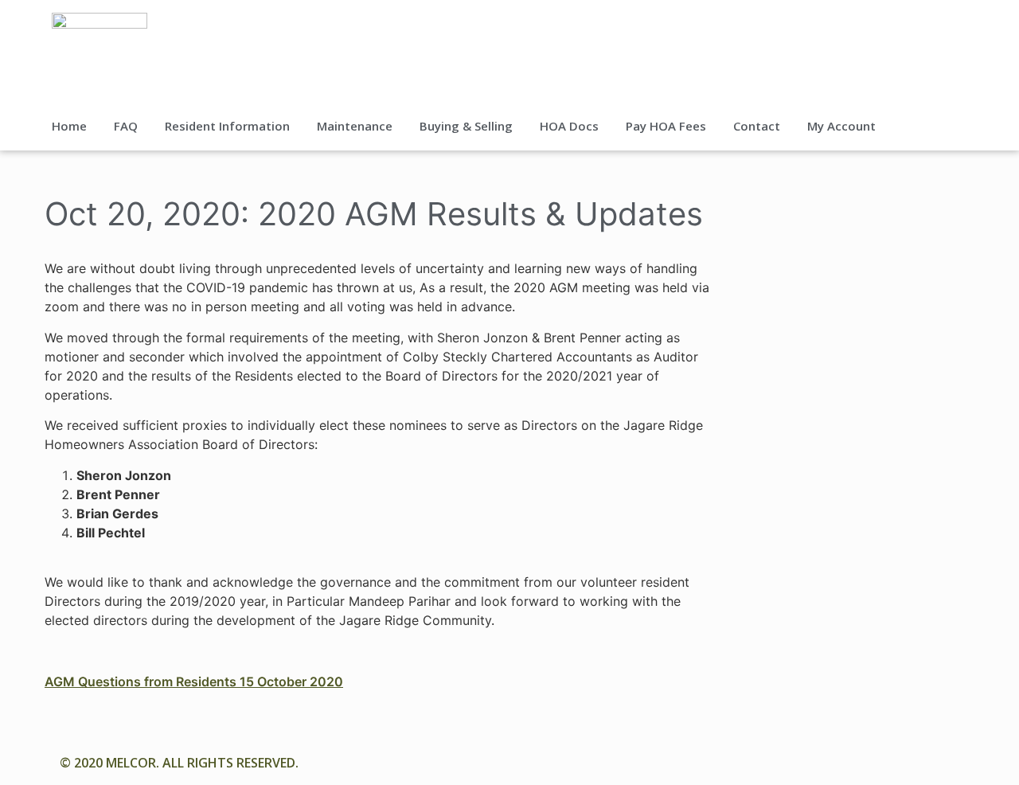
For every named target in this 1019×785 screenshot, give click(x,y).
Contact (756, 126)
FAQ (126, 126)
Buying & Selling (466, 126)
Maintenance (354, 126)
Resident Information (227, 126)
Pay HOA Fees (666, 126)
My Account (841, 126)
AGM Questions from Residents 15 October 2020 (194, 681)
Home (69, 126)
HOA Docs (569, 126)
